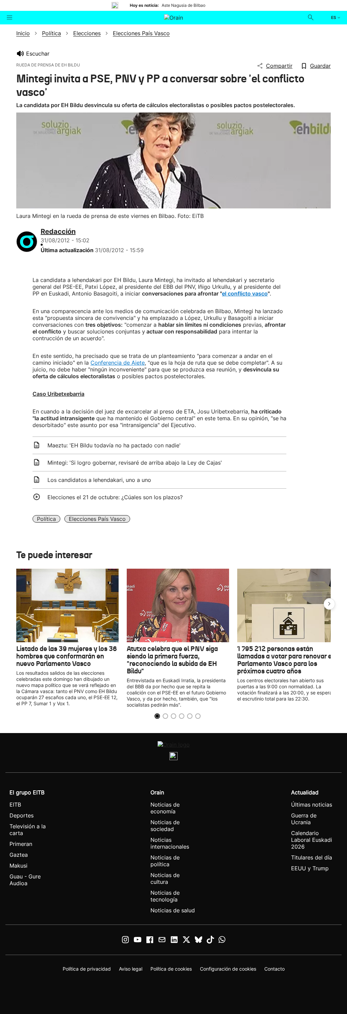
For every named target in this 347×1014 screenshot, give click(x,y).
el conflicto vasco (245, 293)
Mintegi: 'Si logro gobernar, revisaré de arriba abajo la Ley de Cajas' (134, 462)
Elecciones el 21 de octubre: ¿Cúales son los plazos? (115, 497)
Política (46, 518)
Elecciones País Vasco (97, 518)
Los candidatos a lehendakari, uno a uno (99, 479)
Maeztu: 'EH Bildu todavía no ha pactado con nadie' (114, 445)
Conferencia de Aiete (117, 362)
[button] (329, 604)
